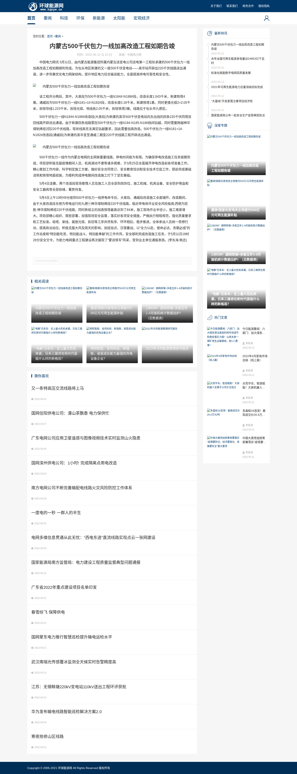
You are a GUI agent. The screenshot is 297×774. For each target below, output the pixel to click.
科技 (64, 18)
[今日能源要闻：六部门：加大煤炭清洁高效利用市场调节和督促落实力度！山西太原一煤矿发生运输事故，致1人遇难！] (223, 337)
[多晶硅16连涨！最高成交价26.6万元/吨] (223, 413)
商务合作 (248, 5)
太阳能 (119, 18)
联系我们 (232, 5)
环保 (80, 18)
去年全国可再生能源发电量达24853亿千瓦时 (237, 60)
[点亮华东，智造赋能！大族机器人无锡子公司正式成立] (223, 385)
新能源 (99, 18)
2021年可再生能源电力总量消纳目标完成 (237, 87)
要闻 (48, 18)
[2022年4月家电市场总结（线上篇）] (223, 358)
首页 (31, 18)
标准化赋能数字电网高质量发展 (231, 72)
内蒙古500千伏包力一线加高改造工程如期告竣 (237, 46)
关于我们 (216, 5)
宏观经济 (142, 18)
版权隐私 (264, 5)
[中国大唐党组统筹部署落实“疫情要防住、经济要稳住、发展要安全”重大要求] (223, 442)
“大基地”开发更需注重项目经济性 (232, 101)
